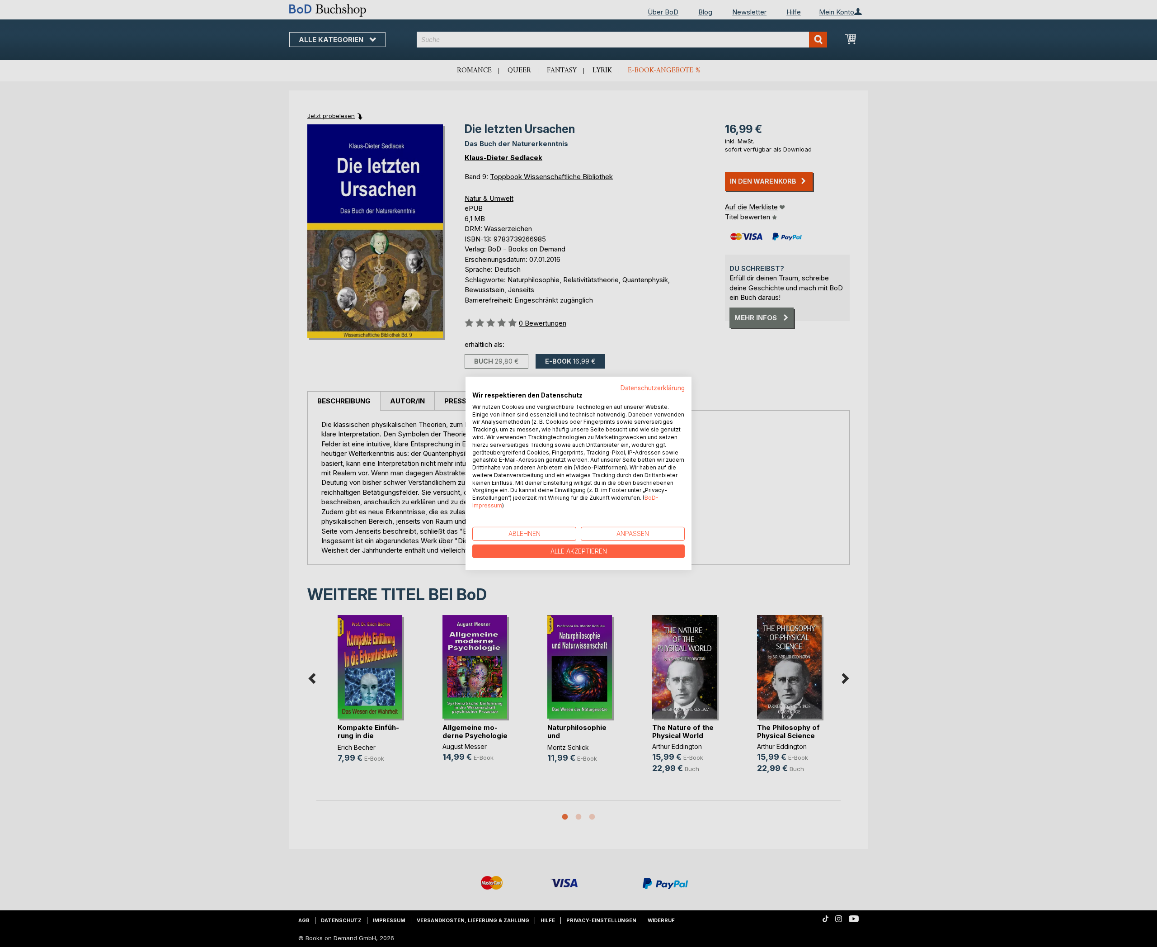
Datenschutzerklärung (653, 388)
